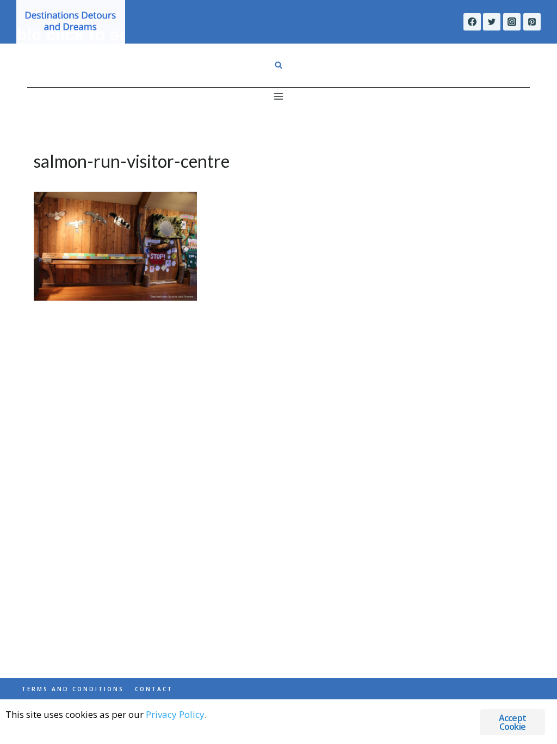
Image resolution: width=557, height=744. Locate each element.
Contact (154, 689)
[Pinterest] (532, 22)
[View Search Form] (278, 65)
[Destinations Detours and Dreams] (70, 22)
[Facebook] (472, 22)
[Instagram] (512, 22)
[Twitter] (491, 22)
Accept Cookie (512, 722)
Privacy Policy (175, 714)
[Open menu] (279, 96)
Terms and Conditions (73, 689)
